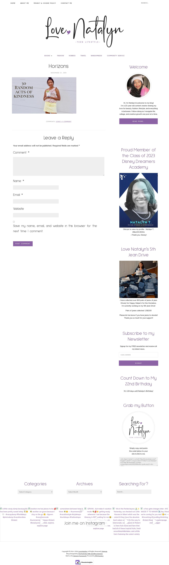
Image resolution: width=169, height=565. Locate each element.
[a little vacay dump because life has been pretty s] (14, 521)
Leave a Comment (63, 121)
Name (18, 181)
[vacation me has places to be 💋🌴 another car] (42, 521)
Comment (21, 152)
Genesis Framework (79, 556)
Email (18, 194)
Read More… (138, 121)
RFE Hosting (99, 556)
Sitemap (104, 551)
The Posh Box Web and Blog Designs (90, 554)
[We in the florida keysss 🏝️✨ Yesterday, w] (127, 521)
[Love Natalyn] (84, 31)
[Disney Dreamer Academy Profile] (138, 226)
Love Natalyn (83, 551)
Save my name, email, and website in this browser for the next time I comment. (55, 228)
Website (18, 208)
